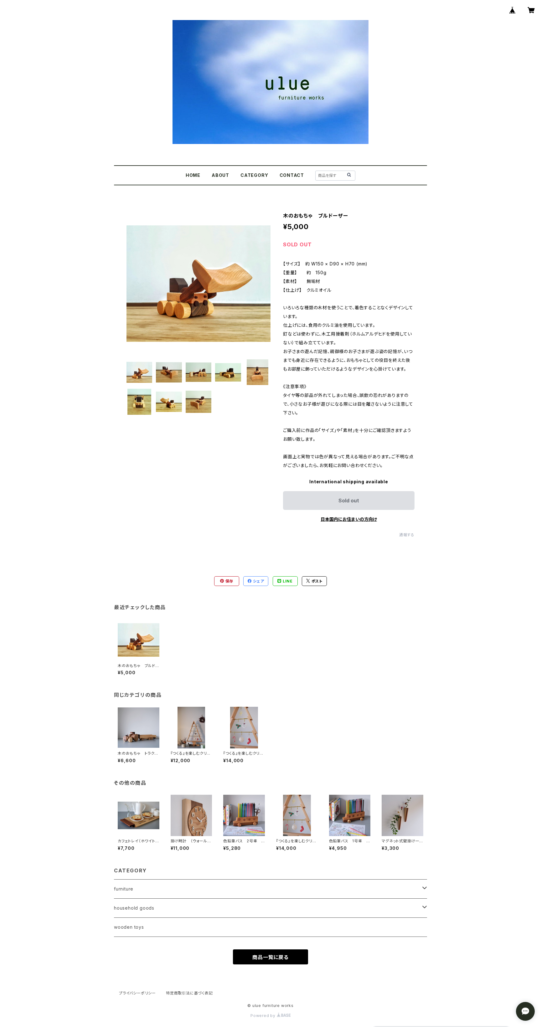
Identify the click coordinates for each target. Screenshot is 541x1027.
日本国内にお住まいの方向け (349, 519)
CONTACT (292, 175)
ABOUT (220, 175)
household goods (134, 908)
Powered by (263, 1015)
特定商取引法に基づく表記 (189, 993)
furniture (123, 888)
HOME (193, 175)
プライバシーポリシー (137, 993)
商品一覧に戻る (270, 957)
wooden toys (129, 927)
